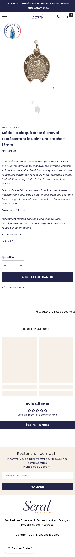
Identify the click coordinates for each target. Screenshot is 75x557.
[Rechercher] (59, 16)
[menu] (4, 16)
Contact (21, 535)
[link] (19, 387)
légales (54, 535)
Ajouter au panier (37, 277)
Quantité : (8, 257)
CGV (31, 535)
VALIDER (37, 487)
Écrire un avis (37, 425)
